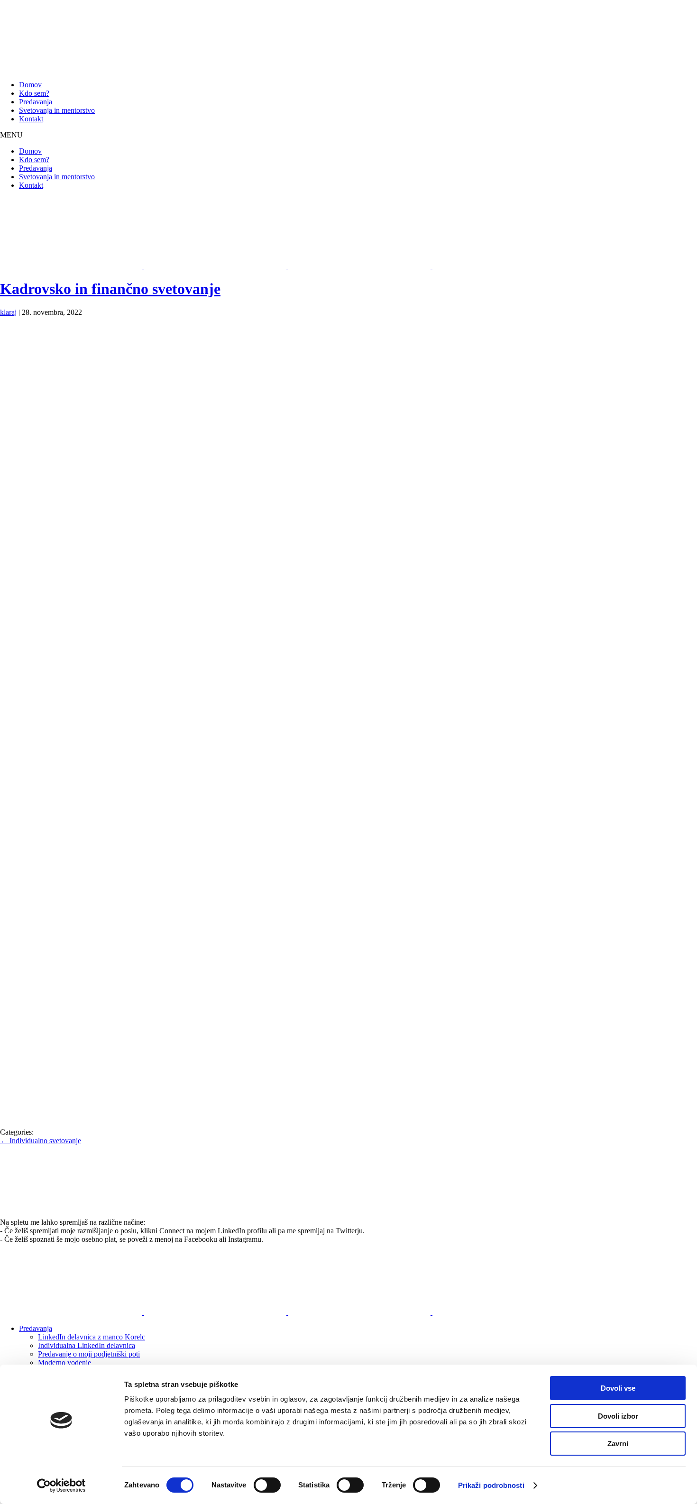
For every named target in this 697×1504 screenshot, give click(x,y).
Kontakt (31, 119)
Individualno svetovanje (40, 1141)
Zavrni (617, 1444)
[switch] (267, 1485)
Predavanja (35, 102)
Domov (30, 85)
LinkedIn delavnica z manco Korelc (91, 1337)
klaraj (8, 312)
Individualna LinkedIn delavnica (86, 1345)
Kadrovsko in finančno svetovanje (110, 288)
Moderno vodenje (64, 1362)
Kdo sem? (34, 93)
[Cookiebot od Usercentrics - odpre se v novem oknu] (61, 1485)
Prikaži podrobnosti (491, 1485)
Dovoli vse (618, 1388)
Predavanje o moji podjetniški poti (89, 1354)
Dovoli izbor (618, 1416)
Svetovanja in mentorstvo (57, 110)
